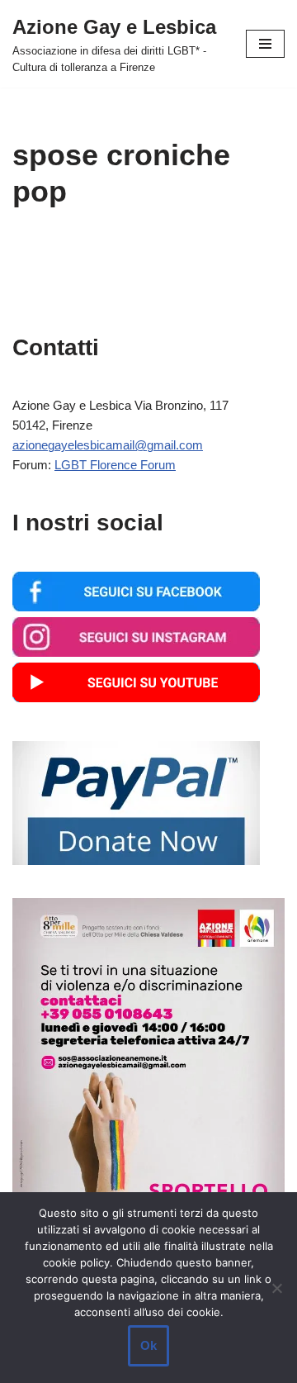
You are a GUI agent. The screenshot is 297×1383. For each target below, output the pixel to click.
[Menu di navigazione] (265, 44)
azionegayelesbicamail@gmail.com (107, 445)
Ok (148, 1345)
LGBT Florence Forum (115, 465)
